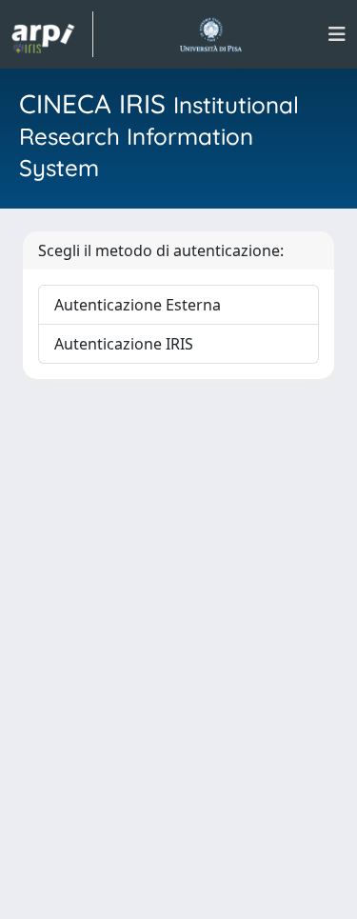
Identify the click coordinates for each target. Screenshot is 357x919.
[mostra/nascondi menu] (337, 34)
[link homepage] (52, 34)
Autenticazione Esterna (137, 304)
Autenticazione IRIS (123, 343)
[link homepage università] (211, 34)
